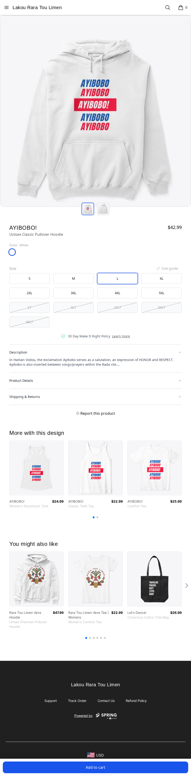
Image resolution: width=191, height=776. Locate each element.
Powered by (83, 716)
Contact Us (106, 701)
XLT (73, 307)
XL (161, 278)
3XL (73, 293)
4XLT (29, 322)
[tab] (88, 209)
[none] (167, 268)
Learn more (121, 336)
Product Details (21, 380)
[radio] (29, 278)
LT (29, 307)
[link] (36, 468)
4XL (117, 293)
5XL (161, 293)
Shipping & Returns (24, 396)
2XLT (117, 307)
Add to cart (95, 767)
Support (50, 701)
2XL (29, 293)
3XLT (161, 307)
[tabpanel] (95, 111)
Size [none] (12, 268)
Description (18, 352)
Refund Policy (136, 701)
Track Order (77, 701)
